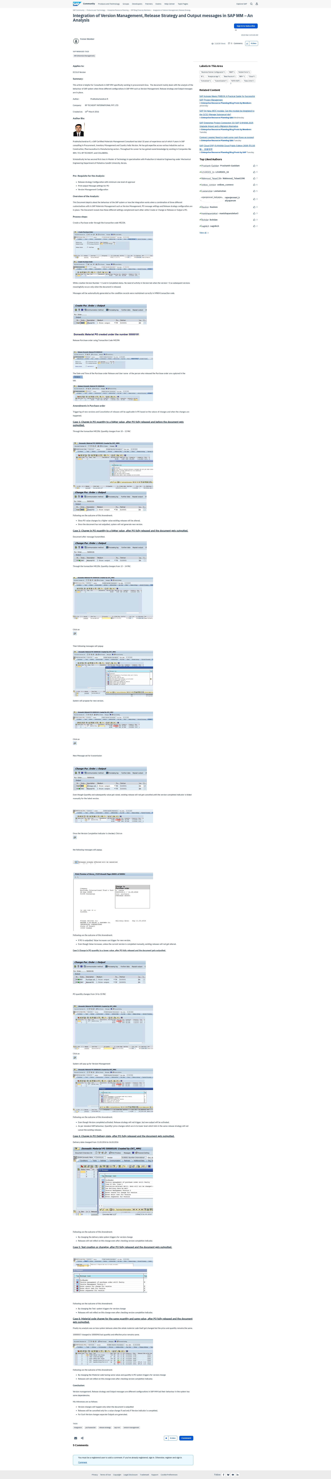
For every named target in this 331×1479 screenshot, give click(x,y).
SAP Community (78, 10)
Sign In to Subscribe (246, 26)
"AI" (202, 76)
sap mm (117, 1427)
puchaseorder (90, 1427)
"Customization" (220, 81)
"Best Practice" (229, 76)
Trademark (144, 1475)
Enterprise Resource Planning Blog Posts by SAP (223, 152)
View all (203, 233)
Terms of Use (105, 1475)
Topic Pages (183, 4)
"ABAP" (231, 72)
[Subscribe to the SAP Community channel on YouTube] (233, 1475)
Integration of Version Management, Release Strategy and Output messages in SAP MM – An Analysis (163, 17)
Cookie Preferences (169, 1475)
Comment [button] (186, 1438)
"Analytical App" (213, 76)
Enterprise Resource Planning (118, 10)
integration (78, 1427)
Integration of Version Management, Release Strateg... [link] (172, 10)
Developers (137, 4)
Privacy (95, 1475)
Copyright (117, 1475)
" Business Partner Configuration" (212, 72)
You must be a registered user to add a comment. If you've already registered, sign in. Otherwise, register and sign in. (130, 1458)
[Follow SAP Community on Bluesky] (228, 1475)
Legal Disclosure (131, 1475)
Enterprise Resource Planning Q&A (217, 118)
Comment (82, 1462)
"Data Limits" (248, 81)
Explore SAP (242, 4)
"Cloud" (251, 76)
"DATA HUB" (235, 81)
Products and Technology (109, 4)
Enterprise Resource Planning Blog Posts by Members (226, 103)
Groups (126, 4)
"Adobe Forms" (243, 72)
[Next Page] (230, 83)
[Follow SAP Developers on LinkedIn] (237, 1475)
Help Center (169, 4)
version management (131, 1427)
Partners (149, 4)
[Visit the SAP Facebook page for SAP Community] (224, 1475)
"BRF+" (241, 76)
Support (154, 1475)
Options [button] (235, 30)
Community (89, 4)
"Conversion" (205, 81)
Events (158, 4)
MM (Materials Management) (84, 56)
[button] (247, 43)
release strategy (105, 1427)
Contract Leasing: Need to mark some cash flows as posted (227, 137)
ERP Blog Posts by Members (141, 10)
